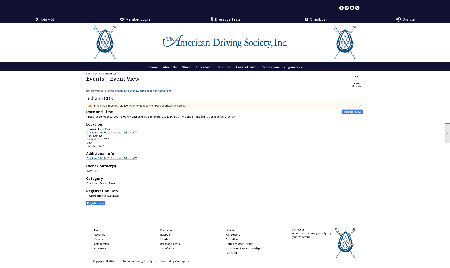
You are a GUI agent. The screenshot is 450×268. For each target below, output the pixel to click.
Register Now (352, 111)
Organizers (293, 67)
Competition (246, 67)
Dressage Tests (227, 19)
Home (153, 67)
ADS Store (100, 248)
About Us (170, 67)
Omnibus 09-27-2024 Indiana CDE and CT (112, 132)
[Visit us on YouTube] (352, 8)
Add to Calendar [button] (357, 81)
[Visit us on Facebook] (341, 8)
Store (186, 67)
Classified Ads (168, 248)
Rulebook (165, 234)
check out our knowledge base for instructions (143, 90)
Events (98, 74)
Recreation (270, 67)
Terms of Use (234, 243)
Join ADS (48, 19)
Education (203, 67)
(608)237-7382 (301, 237)
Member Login (138, 19)
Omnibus (317, 19)
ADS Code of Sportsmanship (243, 248)
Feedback (231, 253)
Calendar (224, 67)
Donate (409, 19)
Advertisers (233, 234)
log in (132, 105)
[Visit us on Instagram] (347, 8)
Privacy (248, 243)
